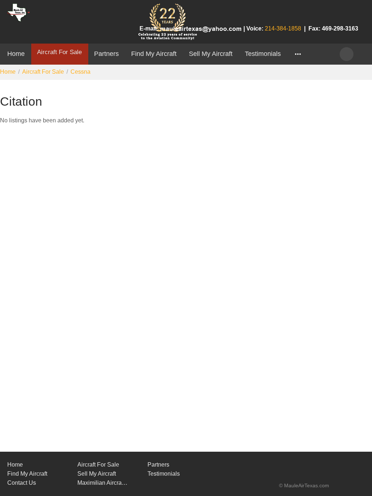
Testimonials (263, 53)
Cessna (80, 72)
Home (16, 53)
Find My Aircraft (154, 53)
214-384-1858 (283, 28)
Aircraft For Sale (59, 52)
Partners (106, 53)
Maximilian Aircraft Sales (103, 483)
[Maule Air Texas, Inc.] (301, 477)
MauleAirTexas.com (306, 485)
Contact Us (21, 483)
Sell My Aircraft (210, 53)
